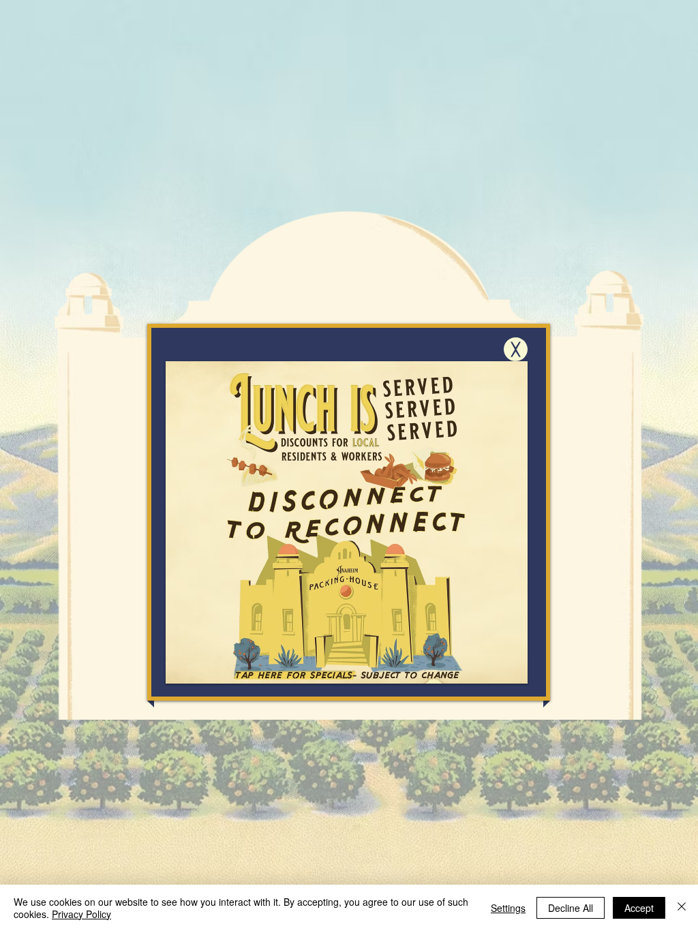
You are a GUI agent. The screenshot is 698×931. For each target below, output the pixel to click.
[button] (516, 349)
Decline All (570, 908)
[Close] (681, 908)
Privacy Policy (81, 914)
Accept (639, 908)
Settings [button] (508, 908)
